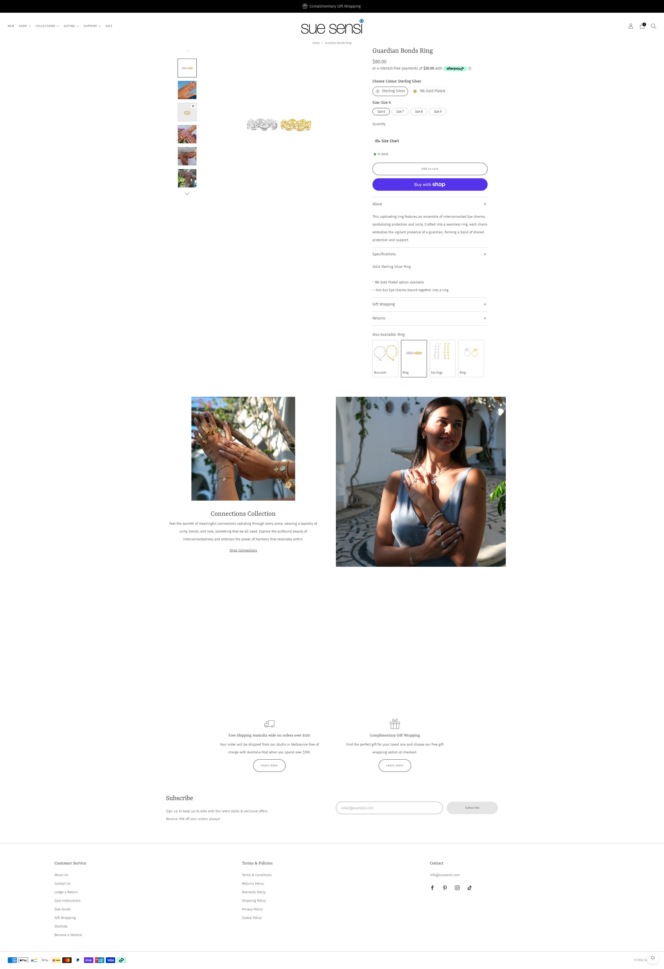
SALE (109, 26)
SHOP (23, 26)
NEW (11, 26)
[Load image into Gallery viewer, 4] (187, 134)
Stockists (60, 926)
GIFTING (69, 26)
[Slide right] (187, 194)
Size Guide (62, 909)
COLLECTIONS (45, 26)
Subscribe (472, 807)
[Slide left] (187, 53)
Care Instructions (67, 901)
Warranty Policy (254, 892)
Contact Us (62, 883)
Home (316, 43)
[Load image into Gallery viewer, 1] (187, 68)
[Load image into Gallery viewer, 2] (187, 90)
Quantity (378, 124)
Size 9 (437, 111)
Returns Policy (253, 883)
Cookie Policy (252, 918)
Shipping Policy (254, 901)
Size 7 (400, 111)
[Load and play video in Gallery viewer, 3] (187, 112)
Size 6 (381, 111)
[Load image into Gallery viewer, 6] (187, 178)
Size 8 (419, 111)
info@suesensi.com (445, 875)
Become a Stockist (68, 935)
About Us (61, 875)
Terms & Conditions (257, 875)
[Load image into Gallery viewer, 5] (187, 156)
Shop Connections (243, 550)
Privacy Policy (252, 909)
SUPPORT (90, 26)
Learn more (269, 765)
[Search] (653, 26)
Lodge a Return (66, 892)
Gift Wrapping (65, 918)
